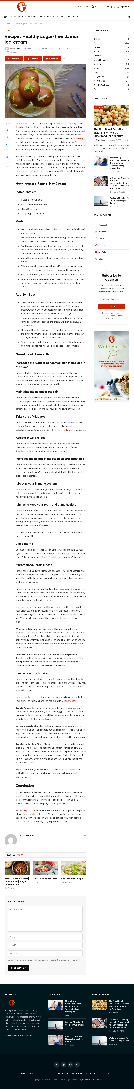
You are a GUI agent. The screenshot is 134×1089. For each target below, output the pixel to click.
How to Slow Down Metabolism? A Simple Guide (75, 1039)
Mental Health (100, 60)
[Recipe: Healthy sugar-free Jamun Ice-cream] (45, 91)
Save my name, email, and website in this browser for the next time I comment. (45, 960)
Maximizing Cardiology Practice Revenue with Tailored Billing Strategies (119, 163)
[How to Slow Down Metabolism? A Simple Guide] (55, 1040)
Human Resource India (91, 1080)
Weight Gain (99, 77)
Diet (95, 43)
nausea (19, 472)
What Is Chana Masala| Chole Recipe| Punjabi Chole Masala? (17, 881)
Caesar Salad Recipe (72, 878)
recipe (46, 145)
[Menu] (5, 16)
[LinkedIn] (7, 143)
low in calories (49, 443)
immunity (40, 493)
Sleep (96, 72)
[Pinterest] (7, 150)
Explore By (44, 17)
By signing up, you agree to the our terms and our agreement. (111, 316)
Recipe (7, 30)
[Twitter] (7, 137)
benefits (70, 701)
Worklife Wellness (101, 85)
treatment (67, 430)
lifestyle (42, 814)
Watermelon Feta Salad (45, 878)
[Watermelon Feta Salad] (45, 868)
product (69, 330)
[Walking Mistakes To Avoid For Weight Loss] (101, 201)
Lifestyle (32, 17)
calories (20, 426)
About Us (91, 1073)
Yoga (96, 89)
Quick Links (58, 17)
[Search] (129, 17)
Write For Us (95, 6)
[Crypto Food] (39, 6)
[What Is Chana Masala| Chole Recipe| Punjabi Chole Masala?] (17, 868)
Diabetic (48, 138)
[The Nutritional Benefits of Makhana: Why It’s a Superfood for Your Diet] (111, 115)
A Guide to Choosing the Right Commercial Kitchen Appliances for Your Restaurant (119, 183)
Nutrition (87, 7)
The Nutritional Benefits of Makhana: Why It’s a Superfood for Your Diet (110, 133)
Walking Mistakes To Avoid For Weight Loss (119, 200)
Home (13, 17)
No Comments (72, 49)
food (38, 596)
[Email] (7, 163)
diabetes (20, 127)
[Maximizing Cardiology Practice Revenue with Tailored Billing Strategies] (101, 161)
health (19, 401)
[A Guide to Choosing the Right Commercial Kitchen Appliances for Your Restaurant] (101, 181)
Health (79, 7)
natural (54, 751)
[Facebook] (7, 130)
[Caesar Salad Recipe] (73, 868)
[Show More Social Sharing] (64, 58)
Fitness (97, 47)
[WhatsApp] (7, 157)
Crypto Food (17, 49)
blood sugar (79, 138)
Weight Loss (99, 81)
